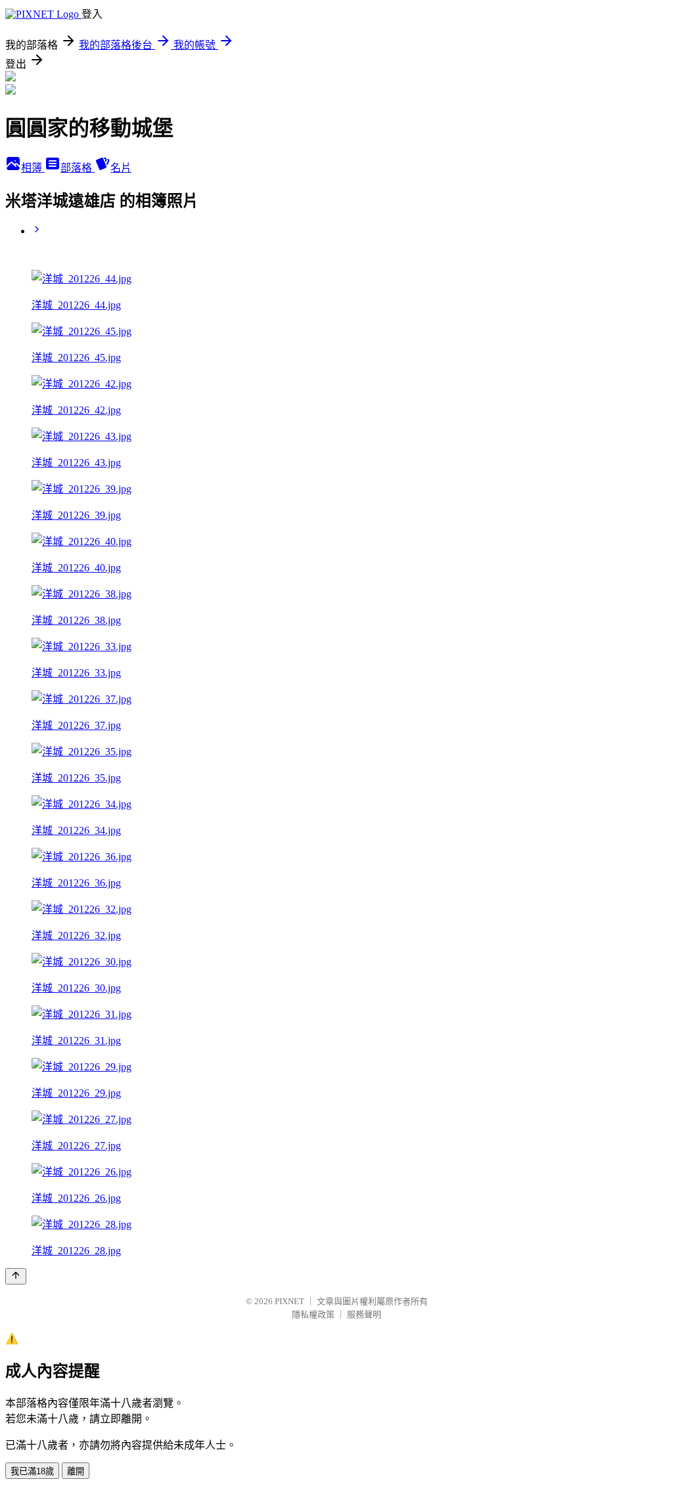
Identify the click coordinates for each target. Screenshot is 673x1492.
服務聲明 (364, 1314)
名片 (120, 167)
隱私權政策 (313, 1314)
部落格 (77, 167)
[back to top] (15, 1276)
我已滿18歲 (32, 1471)
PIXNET (289, 1301)
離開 (75, 1471)
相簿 (33, 167)
